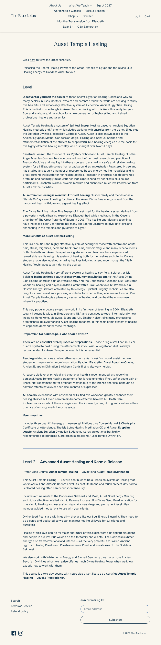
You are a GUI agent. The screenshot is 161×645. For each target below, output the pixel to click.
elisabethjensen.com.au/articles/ (77, 358)
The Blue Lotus (23, 16)
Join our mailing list (92, 600)
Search (15, 600)
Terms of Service (21, 606)
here (33, 59)
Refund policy (19, 611)
